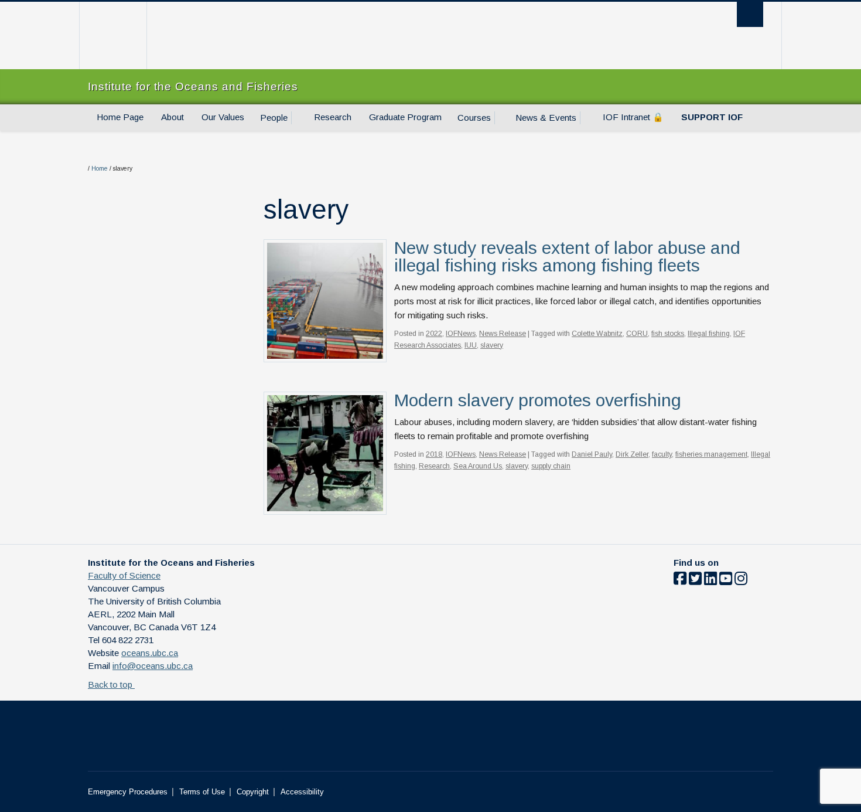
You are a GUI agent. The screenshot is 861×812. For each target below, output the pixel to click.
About (172, 117)
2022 (434, 333)
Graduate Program (405, 117)
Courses (474, 118)
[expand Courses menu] (501, 117)
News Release (502, 333)
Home (99, 168)
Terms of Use (202, 791)
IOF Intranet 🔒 (633, 117)
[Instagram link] (740, 581)
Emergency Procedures (128, 791)
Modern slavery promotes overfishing (537, 400)
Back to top (111, 684)
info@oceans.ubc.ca (152, 666)
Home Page (120, 117)
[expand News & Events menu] (587, 117)
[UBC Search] (750, 14)
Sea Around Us (477, 466)
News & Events (545, 118)
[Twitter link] (695, 581)
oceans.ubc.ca (149, 653)
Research (332, 117)
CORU (637, 333)
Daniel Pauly (592, 454)
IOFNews (461, 333)
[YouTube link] (725, 581)
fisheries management (711, 454)
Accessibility (302, 791)
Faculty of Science (124, 575)
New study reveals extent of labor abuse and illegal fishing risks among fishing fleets (567, 256)
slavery (491, 345)
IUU (470, 345)
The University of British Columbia (112, 35)
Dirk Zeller (632, 454)
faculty (662, 454)
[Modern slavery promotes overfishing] (325, 452)
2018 (434, 454)
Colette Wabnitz (597, 333)
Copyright (253, 791)
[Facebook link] (680, 581)
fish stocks (667, 333)
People (274, 118)
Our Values (222, 117)
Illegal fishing (709, 333)
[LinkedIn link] (710, 581)
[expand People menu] (298, 117)
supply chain (550, 466)
